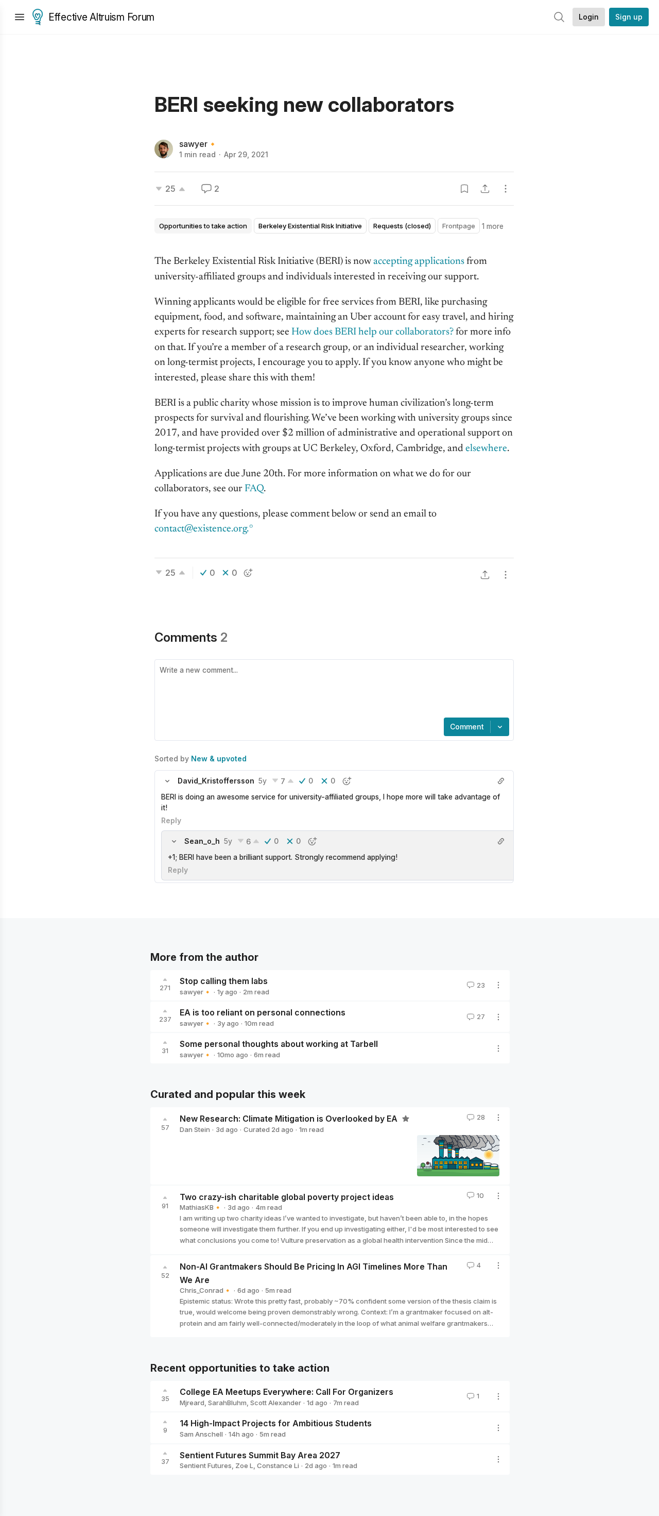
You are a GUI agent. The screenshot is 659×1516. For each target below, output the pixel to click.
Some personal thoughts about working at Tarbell (279, 1044)
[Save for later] (464, 188)
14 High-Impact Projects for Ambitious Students (276, 1423)
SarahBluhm (227, 1402)
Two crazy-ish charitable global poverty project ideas (287, 1196)
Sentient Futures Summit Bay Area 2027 (260, 1455)
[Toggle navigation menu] (19, 17)
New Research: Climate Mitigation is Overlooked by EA (290, 1118)
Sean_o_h (202, 841)
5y (262, 780)
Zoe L (244, 1465)
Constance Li (278, 1465)
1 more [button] (493, 226)
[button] (167, 781)
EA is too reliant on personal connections (262, 1012)
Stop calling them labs (224, 981)
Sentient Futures (206, 1465)
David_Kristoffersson (216, 780)
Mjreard (192, 1402)
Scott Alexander (275, 1402)
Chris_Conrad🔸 (206, 1290)
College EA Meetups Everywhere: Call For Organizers (286, 1392)
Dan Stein (195, 1129)
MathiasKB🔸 (201, 1207)
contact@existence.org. (201, 529)
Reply (171, 820)
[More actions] (505, 188)
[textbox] (332, 689)
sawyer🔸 (198, 144)
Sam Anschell (201, 1434)
